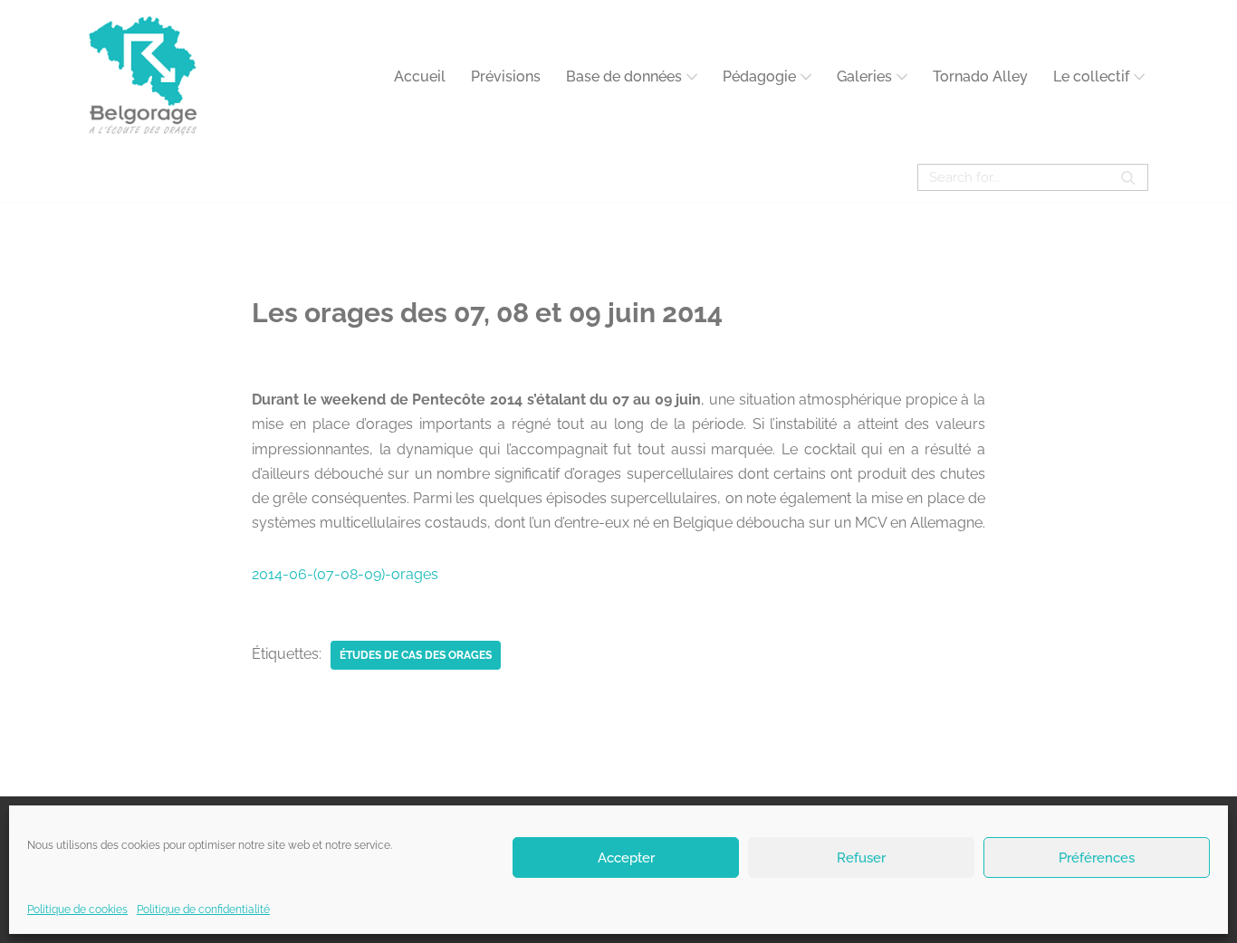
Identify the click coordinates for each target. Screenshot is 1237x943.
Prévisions (506, 76)
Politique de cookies (77, 909)
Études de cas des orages (416, 655)
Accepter (626, 857)
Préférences (1097, 857)
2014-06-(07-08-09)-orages (345, 574)
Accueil (420, 76)
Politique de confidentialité (203, 909)
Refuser (861, 857)
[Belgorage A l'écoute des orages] (143, 76)
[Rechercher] (1128, 177)
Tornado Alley (980, 76)
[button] (691, 76)
